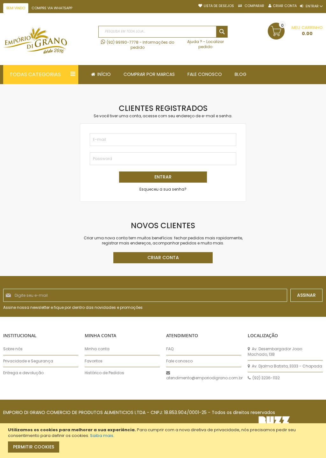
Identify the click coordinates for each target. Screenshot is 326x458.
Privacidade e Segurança (28, 361)
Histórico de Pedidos (104, 372)
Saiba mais (101, 436)
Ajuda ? (194, 41)
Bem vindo (15, 8)
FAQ (170, 349)
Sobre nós (13, 349)
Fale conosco (179, 361)
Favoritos (94, 361)
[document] (164, 440)
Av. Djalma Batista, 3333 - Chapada (286, 366)
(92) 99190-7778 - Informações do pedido (140, 45)
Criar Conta (285, 6)
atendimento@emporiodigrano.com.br (203, 378)
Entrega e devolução (23, 372)
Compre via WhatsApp (52, 8)
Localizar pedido (211, 44)
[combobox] (163, 31)
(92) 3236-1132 (266, 378)
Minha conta (97, 349)
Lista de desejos (219, 6)
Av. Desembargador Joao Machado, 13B (275, 351)
